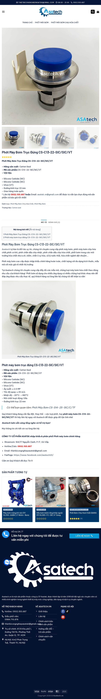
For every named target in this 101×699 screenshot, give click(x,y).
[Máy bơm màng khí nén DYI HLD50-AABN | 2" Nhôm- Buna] (17, 492)
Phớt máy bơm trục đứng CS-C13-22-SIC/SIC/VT (26, 237)
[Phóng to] (5, 122)
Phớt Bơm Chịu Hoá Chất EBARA (83, 513)
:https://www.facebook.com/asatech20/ (33, 455)
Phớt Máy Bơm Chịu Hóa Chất (65, 22)
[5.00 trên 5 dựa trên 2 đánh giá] (50, 157)
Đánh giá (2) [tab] (54, 222)
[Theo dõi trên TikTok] (67, 611)
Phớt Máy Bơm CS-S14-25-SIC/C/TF (53, 407)
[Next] (94, 76)
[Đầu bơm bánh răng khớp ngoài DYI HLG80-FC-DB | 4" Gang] (50, 492)
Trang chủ (27, 22)
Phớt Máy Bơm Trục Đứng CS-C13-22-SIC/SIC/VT (26, 234)
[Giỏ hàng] (98, 11)
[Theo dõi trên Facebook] (63, 611)
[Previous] (7, 76)
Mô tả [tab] (44, 222)
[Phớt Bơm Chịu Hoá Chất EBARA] (83, 492)
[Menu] (3, 12)
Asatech (6, 249)
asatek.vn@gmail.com (48, 194)
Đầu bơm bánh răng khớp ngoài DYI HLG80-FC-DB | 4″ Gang (49, 514)
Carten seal (16, 208)
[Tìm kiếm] (93, 12)
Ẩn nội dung (35, 229)
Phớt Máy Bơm (42, 22)
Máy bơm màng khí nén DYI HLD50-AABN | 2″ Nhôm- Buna (16, 514)
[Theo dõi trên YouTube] (63, 617)
